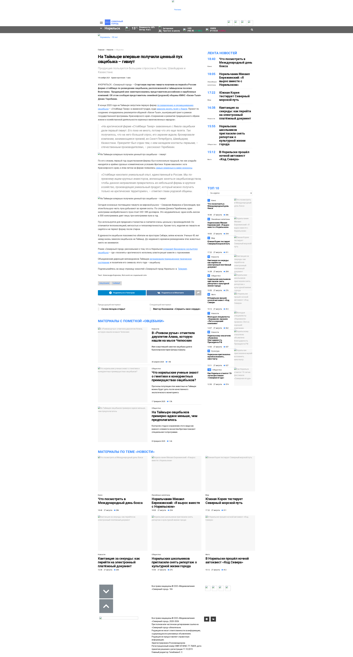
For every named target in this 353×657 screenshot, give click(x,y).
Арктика (52, 67)
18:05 (211, 74)
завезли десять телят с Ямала (172, 109)
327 (226, 365)
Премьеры (60, 35)
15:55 (211, 126)
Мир (209, 100)
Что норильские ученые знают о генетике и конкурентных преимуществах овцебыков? (175, 376)
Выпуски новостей (18, 38)
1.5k (170, 401)
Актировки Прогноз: (171, 29)
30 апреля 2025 (158, 362)
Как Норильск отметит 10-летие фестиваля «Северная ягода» (220, 375)
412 (226, 309)
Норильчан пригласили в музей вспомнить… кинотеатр (219, 356)
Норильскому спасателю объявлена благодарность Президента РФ (219, 339)
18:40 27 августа (215, 215)
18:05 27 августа (215, 234)
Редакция (82, 35)
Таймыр (84, 58)
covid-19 (65, 58)
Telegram (182, 269)
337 (226, 347)
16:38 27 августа (215, 272)
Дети (28, 72)
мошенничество (63, 72)
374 (226, 384)
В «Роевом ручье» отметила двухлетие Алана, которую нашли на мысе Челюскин (173, 336)
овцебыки (104, 283)
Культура (215, 351)
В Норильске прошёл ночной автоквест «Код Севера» (234, 155)
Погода (81, 52)
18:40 (211, 59)
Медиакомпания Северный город (45, 63)
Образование (84, 67)
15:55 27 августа (215, 290)
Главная (101, 50)
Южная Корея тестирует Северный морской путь (234, 96)
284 (226, 272)
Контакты (82, 41)
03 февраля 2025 (158, 441)
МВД (67, 67)
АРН (73, 63)
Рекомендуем (61, 38)
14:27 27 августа (215, 328)
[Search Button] (91, 85)
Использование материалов (85, 47)
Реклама (82, 38)
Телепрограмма (17, 35)
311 (226, 252)
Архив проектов (40, 43)
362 (226, 328)
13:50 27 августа (215, 347)
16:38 (211, 107)
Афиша (12, 72)
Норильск (17, 58)
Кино (210, 66)
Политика (82, 43)
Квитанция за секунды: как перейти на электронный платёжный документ (235, 113)
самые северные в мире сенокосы (174, 168)
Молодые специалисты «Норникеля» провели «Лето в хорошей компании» (219, 320)
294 (226, 234)
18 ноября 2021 (104, 78)
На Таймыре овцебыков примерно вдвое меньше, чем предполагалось (174, 416)
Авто (210, 159)
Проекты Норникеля (42, 35)
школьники (13, 63)
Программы (15, 43)
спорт (17, 67)
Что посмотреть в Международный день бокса (235, 62)
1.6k (170, 441)
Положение (60, 43)
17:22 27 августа (215, 252)
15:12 (211, 152)
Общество (119, 50)
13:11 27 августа (215, 365)
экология (34, 67)
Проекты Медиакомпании (40, 39)
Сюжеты (14, 41)
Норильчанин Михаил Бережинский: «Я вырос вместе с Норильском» (234, 79)
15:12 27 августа (215, 309)
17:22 (211, 92)
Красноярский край (41, 58)
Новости (36, 46)
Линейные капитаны (212, 83)
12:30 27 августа (215, 384)
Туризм (42, 72)
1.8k (169, 362)
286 (226, 215)
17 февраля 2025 (158, 401)
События (59, 41)
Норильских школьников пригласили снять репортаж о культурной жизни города (232, 135)
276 (226, 290)
